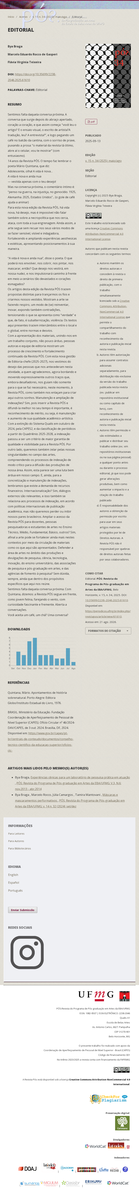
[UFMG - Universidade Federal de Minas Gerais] (97, 1003)
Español (13, 883)
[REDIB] (114, 1171)
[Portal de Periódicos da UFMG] (128, 1147)
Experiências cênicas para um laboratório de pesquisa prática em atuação (80, 777)
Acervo (23, 16)
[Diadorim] (66, 1171)
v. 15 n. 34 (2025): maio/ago (50, 16)
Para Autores (16, 841)
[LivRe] (104, 1171)
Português (15, 891)
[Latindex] (116, 1147)
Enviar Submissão (22, 910)
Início (11, 16)
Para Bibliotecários (19, 848)
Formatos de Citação (104, 631)
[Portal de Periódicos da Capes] (87, 1171)
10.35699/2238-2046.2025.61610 (106, 600)
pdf (92, 121)
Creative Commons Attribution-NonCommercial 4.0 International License (104, 233)
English (13, 875)
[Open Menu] (8, 5)
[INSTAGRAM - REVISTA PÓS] (69, 973)
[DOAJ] (16, 1171)
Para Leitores (16, 833)
